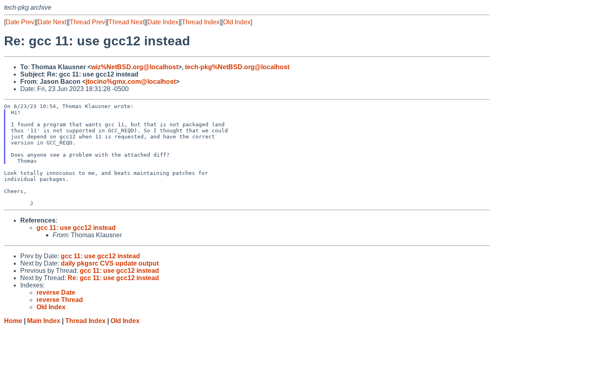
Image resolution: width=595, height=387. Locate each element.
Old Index (237, 22)
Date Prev (20, 22)
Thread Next (126, 22)
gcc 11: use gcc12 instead (76, 227)
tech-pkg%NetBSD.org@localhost (237, 67)
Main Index (43, 320)
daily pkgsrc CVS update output (110, 263)
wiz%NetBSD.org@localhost (134, 67)
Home (13, 320)
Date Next (52, 22)
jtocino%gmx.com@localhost (131, 81)
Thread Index (201, 22)
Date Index (162, 22)
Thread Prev (87, 22)
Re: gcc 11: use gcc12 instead (113, 277)
